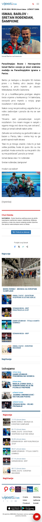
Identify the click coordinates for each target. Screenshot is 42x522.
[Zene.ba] (18, 489)
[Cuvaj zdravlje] (24, 489)
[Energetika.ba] (36, 489)
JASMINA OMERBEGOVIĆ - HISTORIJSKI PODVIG (24, 396)
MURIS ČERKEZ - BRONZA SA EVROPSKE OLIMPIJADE (20, 290)
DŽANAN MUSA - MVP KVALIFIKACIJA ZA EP (21, 309)
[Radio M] (5, 489)
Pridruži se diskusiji (22, 232)
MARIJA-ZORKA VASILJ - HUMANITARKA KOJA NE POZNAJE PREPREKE (23, 386)
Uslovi (25, 500)
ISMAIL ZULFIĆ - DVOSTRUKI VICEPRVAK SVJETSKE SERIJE (24, 296)
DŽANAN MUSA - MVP (21, 333)
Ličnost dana (20, 420)
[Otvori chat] (36, 517)
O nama (25, 497)
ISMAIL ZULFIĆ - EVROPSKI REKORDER (23, 347)
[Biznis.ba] (30, 489)
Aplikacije (36, 500)
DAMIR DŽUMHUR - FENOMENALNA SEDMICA (23, 375)
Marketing (36, 497)
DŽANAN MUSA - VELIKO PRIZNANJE (23, 405)
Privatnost (26, 503)
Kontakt (35, 503)
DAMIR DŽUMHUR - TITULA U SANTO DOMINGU (26, 322)
